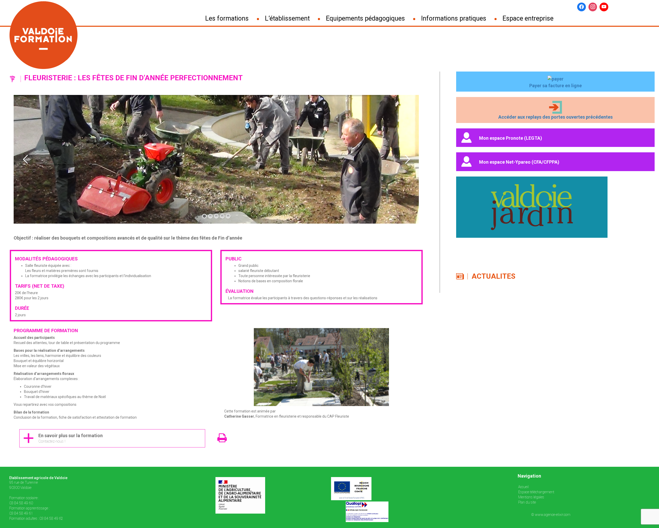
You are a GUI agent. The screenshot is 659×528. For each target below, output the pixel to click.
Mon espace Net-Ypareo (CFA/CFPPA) (519, 162)
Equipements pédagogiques (365, 18)
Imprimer (227, 441)
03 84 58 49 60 (21, 503)
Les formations (227, 18)
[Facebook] (581, 7)
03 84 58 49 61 (21, 513)
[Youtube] (604, 7)
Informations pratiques (453, 18)
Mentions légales (531, 497)
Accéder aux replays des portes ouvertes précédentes (555, 117)
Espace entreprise (527, 18)
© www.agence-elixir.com (550, 515)
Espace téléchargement (536, 492)
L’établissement (287, 18)
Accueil (523, 487)
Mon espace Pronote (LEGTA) (510, 137)
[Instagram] (593, 7)
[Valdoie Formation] (50, 35)
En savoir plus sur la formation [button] (70, 438)
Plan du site (527, 502)
